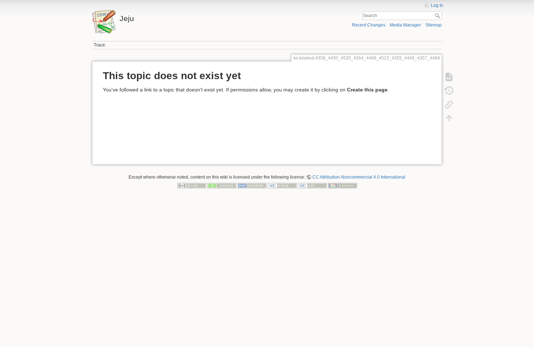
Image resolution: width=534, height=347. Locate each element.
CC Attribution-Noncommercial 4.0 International (358, 177)
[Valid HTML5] (282, 185)
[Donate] (221, 185)
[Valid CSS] (312, 185)
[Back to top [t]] (449, 118)
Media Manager (405, 25)
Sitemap (433, 25)
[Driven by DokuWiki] (342, 185)
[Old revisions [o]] (449, 91)
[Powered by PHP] (252, 185)
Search (438, 15)
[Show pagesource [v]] (449, 77)
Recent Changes (368, 25)
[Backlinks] (449, 104)
